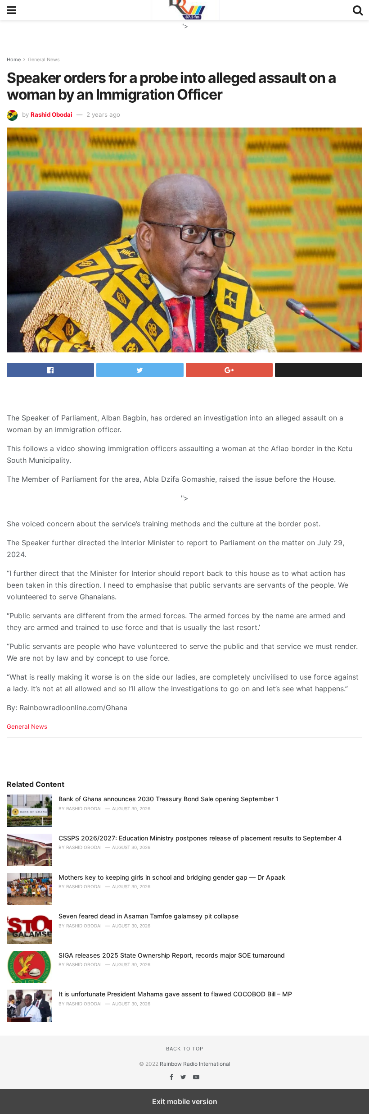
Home (14, 59)
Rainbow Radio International (195, 1063)
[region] (184, 31)
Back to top (184, 1049)
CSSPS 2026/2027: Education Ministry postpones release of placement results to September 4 (200, 838)
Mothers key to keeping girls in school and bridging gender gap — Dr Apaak (171, 877)
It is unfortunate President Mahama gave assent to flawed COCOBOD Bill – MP (175, 994)
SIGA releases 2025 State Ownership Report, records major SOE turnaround (171, 955)
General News (44, 59)
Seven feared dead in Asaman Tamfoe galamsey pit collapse (148, 916)
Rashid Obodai (51, 114)
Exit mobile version (184, 1101)
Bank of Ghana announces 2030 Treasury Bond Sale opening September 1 (168, 799)
